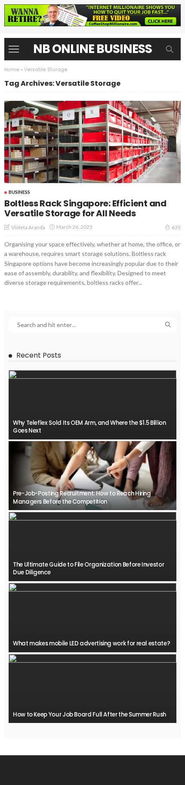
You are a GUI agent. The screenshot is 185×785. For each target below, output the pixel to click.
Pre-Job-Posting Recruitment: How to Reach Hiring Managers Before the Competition (82, 497)
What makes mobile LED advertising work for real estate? (91, 643)
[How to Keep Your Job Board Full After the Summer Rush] (92, 688)
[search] (169, 49)
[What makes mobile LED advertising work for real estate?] (92, 617)
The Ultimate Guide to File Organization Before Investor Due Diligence (88, 568)
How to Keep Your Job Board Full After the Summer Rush (89, 714)
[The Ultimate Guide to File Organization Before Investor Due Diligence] (92, 546)
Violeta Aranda (28, 227)
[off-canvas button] (14, 49)
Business (19, 192)
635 (176, 227)
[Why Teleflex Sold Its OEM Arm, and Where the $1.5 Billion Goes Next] (92, 404)
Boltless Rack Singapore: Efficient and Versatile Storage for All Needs (85, 208)
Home (11, 69)
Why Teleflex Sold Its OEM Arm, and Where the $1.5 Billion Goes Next (89, 427)
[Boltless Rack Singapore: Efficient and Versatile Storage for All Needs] (92, 142)
